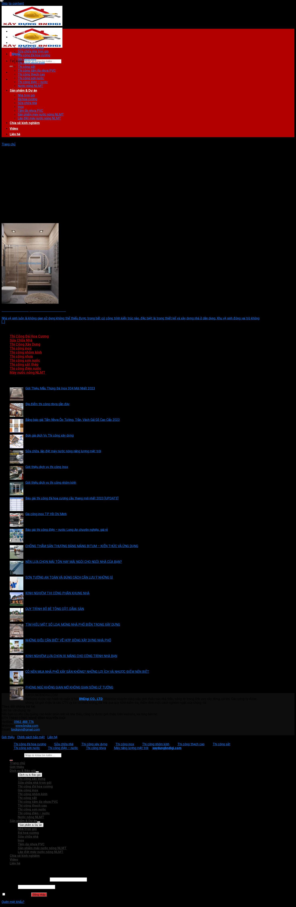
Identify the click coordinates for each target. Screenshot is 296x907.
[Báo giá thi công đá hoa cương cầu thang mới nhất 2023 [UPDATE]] (16, 504)
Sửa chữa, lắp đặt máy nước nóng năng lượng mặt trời (63, 451)
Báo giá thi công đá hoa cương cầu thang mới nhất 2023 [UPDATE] (71, 498)
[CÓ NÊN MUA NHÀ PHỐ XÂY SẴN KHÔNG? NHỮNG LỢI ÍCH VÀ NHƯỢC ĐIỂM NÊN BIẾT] (16, 677)
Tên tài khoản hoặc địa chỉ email (25, 879)
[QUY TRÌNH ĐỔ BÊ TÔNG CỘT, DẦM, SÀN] (16, 615)
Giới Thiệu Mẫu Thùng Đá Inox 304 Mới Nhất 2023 (60, 388)
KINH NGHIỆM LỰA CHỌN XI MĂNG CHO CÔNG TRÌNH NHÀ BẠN (71, 656)
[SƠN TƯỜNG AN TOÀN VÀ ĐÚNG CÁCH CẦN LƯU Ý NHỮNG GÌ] (16, 583)
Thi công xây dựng (31, 48)
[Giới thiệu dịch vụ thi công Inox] (16, 473)
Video (14, 128)
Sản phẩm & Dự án (23, 90)
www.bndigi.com (27, 726)
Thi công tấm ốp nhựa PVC (37, 70)
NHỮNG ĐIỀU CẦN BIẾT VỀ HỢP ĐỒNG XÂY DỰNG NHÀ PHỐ (68, 640)
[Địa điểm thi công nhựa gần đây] (16, 410)
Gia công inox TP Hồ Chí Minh (46, 514)
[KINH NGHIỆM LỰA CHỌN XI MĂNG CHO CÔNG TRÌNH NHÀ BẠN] (16, 662)
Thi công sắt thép (24, 364)
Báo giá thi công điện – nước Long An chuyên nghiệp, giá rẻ (66, 530)
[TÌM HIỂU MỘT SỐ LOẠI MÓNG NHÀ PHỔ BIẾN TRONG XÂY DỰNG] (16, 630)
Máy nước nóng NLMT (27, 373)
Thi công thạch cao (31, 74)
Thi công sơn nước (31, 78)
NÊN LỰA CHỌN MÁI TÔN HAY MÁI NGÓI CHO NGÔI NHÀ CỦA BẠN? (73, 562)
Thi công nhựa (21, 356)
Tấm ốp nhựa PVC (30, 111)
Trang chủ (17, 31)
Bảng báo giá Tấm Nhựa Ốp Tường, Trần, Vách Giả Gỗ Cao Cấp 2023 (72, 420)
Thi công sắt (26, 67)
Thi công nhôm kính (31, 63)
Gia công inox (27, 59)
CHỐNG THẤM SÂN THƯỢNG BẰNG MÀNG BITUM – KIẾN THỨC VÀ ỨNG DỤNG (81, 546)
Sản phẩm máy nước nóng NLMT (41, 114)
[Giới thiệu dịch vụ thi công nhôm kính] (16, 488)
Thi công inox (21, 348)
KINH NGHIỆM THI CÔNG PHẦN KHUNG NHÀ (57, 593)
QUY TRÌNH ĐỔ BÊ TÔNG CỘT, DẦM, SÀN (54, 609)
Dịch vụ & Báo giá (23, 43)
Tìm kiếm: (16, 61)
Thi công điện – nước (33, 82)
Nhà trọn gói (26, 95)
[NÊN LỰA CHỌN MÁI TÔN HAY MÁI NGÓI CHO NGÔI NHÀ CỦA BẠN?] (16, 568)
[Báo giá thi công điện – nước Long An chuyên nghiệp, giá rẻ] (16, 536)
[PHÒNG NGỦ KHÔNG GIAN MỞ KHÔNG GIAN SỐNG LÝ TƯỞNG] (16, 693)
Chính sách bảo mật (31, 737)
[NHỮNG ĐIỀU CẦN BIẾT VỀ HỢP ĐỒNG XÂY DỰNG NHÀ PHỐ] (16, 646)
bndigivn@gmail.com (25, 729)
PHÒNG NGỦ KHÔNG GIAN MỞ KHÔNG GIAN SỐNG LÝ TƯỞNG (69, 687)
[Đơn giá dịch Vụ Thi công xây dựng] (16, 441)
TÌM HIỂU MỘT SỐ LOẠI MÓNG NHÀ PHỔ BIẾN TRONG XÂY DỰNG (72, 624)
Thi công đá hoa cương (34, 55)
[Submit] (11, 66)
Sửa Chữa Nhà (21, 340)
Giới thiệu (17, 37)
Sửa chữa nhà (27, 103)
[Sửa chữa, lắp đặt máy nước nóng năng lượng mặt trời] (16, 457)
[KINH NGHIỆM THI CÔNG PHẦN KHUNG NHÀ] (16, 599)
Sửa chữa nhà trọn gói (33, 51)
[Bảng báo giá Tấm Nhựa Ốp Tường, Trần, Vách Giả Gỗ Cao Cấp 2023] (16, 426)
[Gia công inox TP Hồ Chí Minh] (16, 520)
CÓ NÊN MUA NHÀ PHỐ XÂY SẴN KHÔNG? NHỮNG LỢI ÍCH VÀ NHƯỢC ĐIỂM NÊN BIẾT (87, 672)
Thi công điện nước (25, 369)
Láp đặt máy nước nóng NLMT (39, 118)
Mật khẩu (9, 887)
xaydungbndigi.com (166, 748)
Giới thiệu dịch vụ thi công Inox (46, 467)
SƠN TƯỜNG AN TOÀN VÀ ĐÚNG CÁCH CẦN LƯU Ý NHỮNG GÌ (69, 577)
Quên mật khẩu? (13, 902)
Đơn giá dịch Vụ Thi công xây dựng (49, 435)
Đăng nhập (39, 894)
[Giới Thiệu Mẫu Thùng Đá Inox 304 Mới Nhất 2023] (16, 394)
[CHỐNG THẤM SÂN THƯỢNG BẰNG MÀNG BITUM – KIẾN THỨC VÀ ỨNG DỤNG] (16, 552)
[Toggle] (37, 771)
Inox (21, 107)
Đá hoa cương (27, 99)
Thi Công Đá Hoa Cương (29, 336)
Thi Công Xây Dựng (25, 344)
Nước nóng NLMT (30, 86)
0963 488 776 (24, 722)
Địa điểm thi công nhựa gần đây (47, 404)
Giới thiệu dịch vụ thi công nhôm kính (50, 483)
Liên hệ (15, 134)
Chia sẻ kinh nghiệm (25, 123)
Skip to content (13, 3)
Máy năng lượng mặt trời (131, 748)
